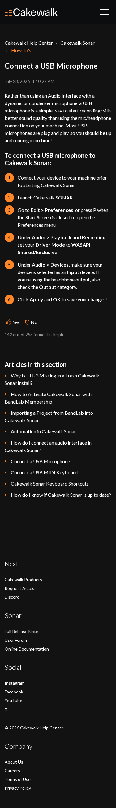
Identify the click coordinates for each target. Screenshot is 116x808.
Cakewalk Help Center (29, 43)
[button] (104, 12)
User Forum (16, 640)
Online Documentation (27, 648)
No (34, 322)
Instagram (14, 683)
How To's (21, 50)
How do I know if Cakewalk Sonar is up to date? (61, 495)
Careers (12, 770)
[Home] (31, 12)
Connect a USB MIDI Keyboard (44, 472)
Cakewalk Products (23, 579)
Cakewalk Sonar (77, 43)
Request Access (21, 588)
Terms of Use (18, 779)
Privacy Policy (18, 788)
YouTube (13, 700)
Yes (16, 322)
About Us (14, 762)
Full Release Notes (23, 631)
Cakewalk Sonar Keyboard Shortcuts (50, 483)
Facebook (14, 691)
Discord (12, 597)
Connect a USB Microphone (40, 461)
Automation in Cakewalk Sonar (43, 431)
